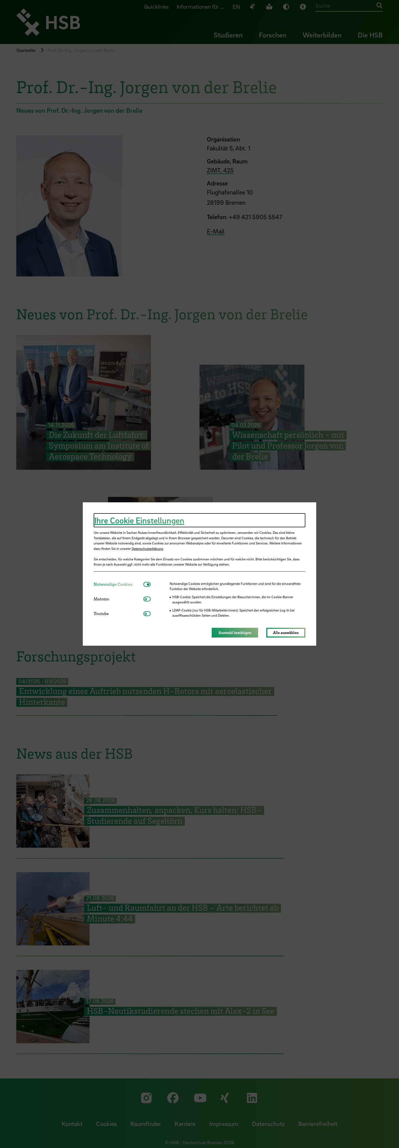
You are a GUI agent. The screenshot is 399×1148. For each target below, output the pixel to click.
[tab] (118, 584)
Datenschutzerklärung (147, 548)
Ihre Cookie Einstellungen (139, 520)
